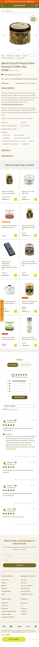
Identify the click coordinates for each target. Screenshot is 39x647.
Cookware (4, 605)
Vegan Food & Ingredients (11, 144)
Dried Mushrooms (19, 135)
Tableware (4, 608)
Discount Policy (25, 591)
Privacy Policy (25, 588)
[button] (3, 34)
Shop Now (31, 1)
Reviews (23, 580)
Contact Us (4, 580)
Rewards (4, 588)
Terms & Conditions (27, 585)
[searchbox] (18, 406)
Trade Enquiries (6, 591)
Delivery (3, 583)
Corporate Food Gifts (8, 617)
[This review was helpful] (30, 456)
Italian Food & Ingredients (7, 58)
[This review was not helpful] (34, 456)
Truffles (25, 55)
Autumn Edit (6, 135)
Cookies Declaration (27, 594)
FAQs (3, 594)
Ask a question (25, 364)
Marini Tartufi (20, 58)
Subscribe (19, 565)
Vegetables (17, 55)
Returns (3, 585)
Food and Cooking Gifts (8, 611)
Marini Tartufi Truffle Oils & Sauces (14, 141)
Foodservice (7, 138)
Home (3, 55)
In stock (7, 634)
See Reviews (13, 364)
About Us (24, 583)
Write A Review (20, 397)
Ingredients (10, 55)
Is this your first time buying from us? (12, 104)
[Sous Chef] (19, 5)
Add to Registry (20, 83)
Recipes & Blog (6, 614)
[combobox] (19, 410)
